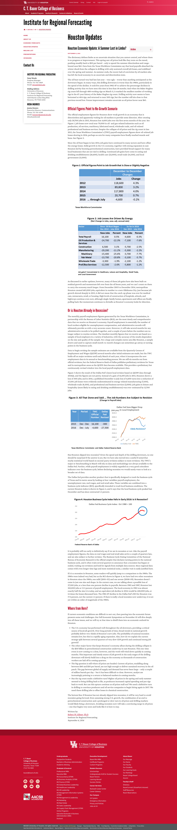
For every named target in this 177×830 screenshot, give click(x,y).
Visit (94, 2)
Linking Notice (132, 826)
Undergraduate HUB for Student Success (104, 774)
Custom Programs (96, 765)
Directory (126, 785)
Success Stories (95, 782)
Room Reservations (130, 793)
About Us (27, 39)
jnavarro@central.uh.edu (41, 115)
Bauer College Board (130, 775)
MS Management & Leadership (67, 798)
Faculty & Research (51, 13)
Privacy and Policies (97, 803)
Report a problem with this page (68, 826)
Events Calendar (73, 2)
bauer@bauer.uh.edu (31, 773)
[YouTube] (31, 786)
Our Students (127, 767)
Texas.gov (79, 826)
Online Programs (62, 811)
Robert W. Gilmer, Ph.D (78, 714)
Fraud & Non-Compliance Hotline (119, 826)
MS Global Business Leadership (68, 785)
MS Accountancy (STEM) (65, 777)
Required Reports (59, 828)
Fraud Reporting (105, 826)
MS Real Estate (62, 803)
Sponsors (28, 58)
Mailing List (28, 51)
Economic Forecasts (32, 43)
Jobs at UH (94, 806)
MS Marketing (61, 800)
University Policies (127, 828)
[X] (25, 786)
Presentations (30, 54)
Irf (36, 30)
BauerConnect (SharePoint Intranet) (135, 787)
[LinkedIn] (31, 781)
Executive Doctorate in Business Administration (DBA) (68, 815)
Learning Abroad (95, 779)
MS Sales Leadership (64, 806)
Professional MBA (63, 771)
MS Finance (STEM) (63, 782)
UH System (94, 798)
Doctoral (60, 818)
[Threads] (38, 786)
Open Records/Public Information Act (33, 828)
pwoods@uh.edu (38, 85)
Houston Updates (31, 47)
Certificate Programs (97, 762)
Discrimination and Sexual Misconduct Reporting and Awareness (106, 828)
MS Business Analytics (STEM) (67, 779)
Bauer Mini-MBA (95, 759)
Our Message (127, 759)
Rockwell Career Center (98, 789)
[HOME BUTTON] (24, 30)
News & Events (78, 13)
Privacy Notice (140, 826)
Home (26, 35)
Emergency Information (98, 801)
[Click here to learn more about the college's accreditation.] (33, 797)
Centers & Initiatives (65, 13)
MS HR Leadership (63, 790)
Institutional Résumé (48, 828)
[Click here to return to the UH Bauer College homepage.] (88, 744)
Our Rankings (127, 773)
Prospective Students (64, 759)
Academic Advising (63, 765)
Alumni (125, 778)
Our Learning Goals (129, 770)
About (27, 13)
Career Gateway (95, 791)
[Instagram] (38, 781)
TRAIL (98, 826)
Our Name (126, 762)
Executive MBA (62, 774)
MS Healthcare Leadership (66, 787)
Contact (88, 2)
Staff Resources (128, 790)
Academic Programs (37, 13)
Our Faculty (127, 765)
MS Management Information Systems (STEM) (70, 794)
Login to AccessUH (103, 2)
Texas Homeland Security (89, 826)
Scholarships (94, 771)
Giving (82, 2)
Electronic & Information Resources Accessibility (76, 828)
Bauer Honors (95, 777)
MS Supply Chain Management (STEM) (70, 808)
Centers (30, 30)
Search (151, 2)
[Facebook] (25, 781)
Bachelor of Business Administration (69, 762)
